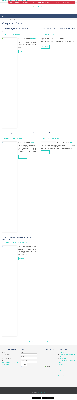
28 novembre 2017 (7, 138)
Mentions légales (6, 364)
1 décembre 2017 (46, 34)
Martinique (32, 2)
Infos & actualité (16, 138)
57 (44, 341)
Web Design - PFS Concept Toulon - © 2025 (38, 389)
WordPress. (43, 392)
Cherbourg (16, 2)
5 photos (32, 142)
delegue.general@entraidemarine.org (10, 362)
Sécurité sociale (62, 352)
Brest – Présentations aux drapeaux (57, 133)
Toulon (52, 2)
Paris (48, 2)
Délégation (57, 138)
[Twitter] (26, 1)
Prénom (22, 356)
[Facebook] (5, 1)
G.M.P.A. (61, 364)
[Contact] (21, 1)
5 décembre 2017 (7, 34)
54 (35, 341)
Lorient (27, 2)
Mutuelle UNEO (62, 358)
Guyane (22, 2)
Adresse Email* (24, 360)
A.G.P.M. (61, 366)
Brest (11, 2)
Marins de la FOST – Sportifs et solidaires (58, 29)
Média (18, 34)
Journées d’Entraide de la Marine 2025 (64, 2)
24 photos (33, 38)
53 (32, 341)
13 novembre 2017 (7, 242)
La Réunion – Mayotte (41, 2)
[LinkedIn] (10, 1)
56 (41, 341)
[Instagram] (16, 1)
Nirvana (39, 392)
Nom (22, 352)
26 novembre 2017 (46, 138)
